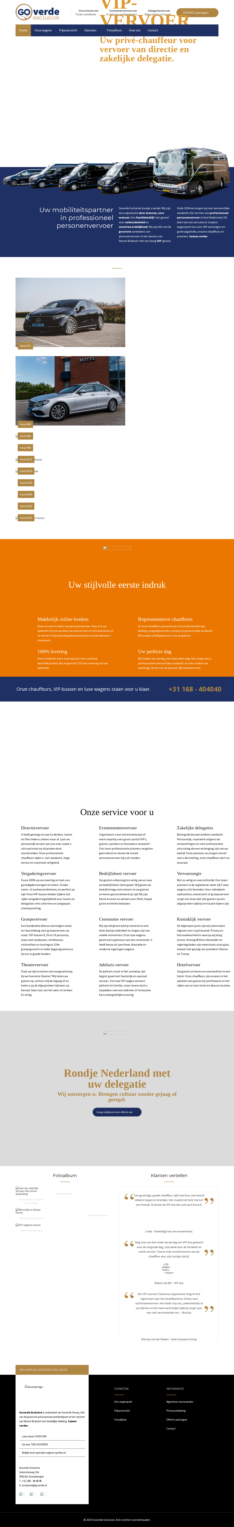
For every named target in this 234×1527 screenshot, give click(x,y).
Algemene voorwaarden (179, 1401)
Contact (153, 30)
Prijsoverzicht (68, 30)
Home (23, 30)
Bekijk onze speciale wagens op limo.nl (44, 1452)
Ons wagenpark (123, 1401)
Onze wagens (43, 30)
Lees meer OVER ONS (34, 1436)
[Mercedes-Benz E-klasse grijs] (70, 424)
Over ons (134, 30)
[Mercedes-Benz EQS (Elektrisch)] (70, 346)
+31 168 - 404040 (195, 689)
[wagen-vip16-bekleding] (31, 1194)
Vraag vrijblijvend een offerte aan (115, 1112)
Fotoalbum (114, 30)
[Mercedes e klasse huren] (31, 1212)
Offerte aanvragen (176, 1419)
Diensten (90, 30)
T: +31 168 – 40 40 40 (30, 1481)
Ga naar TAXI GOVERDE (35, 1444)
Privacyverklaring (176, 1410)
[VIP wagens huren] (28, 1225)
